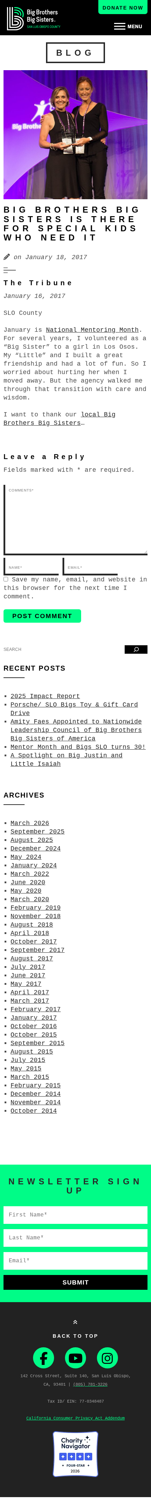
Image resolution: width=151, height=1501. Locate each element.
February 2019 (36, 907)
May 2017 (26, 984)
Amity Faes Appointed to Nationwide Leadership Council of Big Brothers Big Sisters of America (76, 730)
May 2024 (26, 857)
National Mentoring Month (92, 330)
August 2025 (32, 840)
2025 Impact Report (45, 696)
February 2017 (36, 1009)
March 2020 (30, 899)
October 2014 (34, 1111)
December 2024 (36, 848)
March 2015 (30, 1077)
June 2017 (28, 975)
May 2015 (26, 1068)
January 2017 (34, 1017)
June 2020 (28, 882)
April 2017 (30, 992)
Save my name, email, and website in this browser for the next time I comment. (75, 588)
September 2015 (38, 1043)
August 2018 (32, 924)
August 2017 (32, 958)
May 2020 (26, 891)
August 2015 (32, 1051)
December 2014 (36, 1094)
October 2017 (34, 941)
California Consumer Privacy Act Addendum (75, 1418)
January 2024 (34, 865)
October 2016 (34, 1026)
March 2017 (30, 1001)
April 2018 (30, 933)
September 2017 (38, 950)
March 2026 (30, 823)
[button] (128, 26)
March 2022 (30, 874)
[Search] (136, 649)
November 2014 (36, 1102)
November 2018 (36, 916)
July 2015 (28, 1060)
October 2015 (34, 1034)
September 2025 (38, 831)
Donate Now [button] (123, 8)
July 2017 (28, 967)
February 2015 (36, 1085)
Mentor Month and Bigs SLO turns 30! (78, 747)
